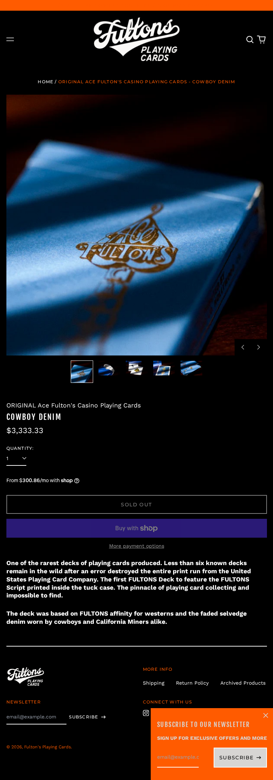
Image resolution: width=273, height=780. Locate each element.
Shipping (153, 683)
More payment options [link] (136, 546)
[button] (250, 39)
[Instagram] (146, 713)
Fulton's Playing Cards (47, 746)
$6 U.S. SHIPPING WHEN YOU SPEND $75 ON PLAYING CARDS (136, 5)
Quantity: (20, 448)
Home (45, 81)
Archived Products (243, 683)
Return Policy (192, 683)
